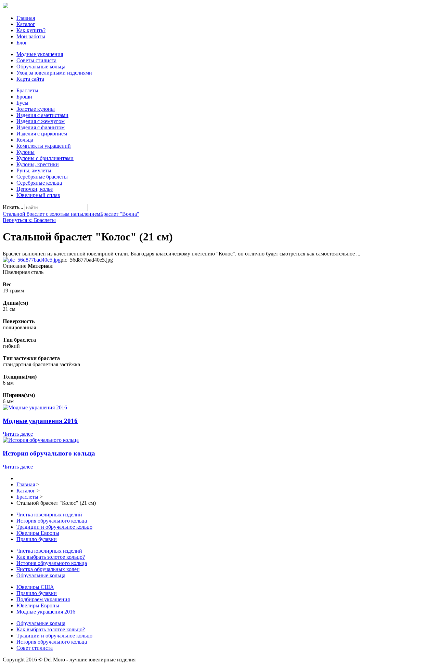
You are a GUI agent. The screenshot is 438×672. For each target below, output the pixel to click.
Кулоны (25, 152)
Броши (24, 97)
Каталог (25, 24)
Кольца (24, 140)
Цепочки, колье (34, 189)
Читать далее (18, 434)
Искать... (13, 207)
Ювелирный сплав (38, 195)
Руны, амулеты (33, 170)
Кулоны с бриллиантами (45, 158)
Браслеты (27, 90)
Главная (25, 18)
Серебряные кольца (39, 183)
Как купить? (31, 30)
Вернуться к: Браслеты (29, 220)
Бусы (22, 103)
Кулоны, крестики (37, 164)
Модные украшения (39, 54)
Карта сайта (30, 79)
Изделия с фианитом (40, 127)
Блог (21, 42)
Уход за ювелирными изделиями (54, 73)
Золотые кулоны (35, 109)
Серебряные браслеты (42, 177)
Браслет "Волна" (119, 214)
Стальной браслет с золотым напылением (51, 214)
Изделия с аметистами (42, 115)
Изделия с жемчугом (40, 121)
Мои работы (30, 36)
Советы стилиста (36, 60)
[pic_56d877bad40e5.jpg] (32, 260)
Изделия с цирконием (41, 133)
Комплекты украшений (43, 146)
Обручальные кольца (40, 66)
